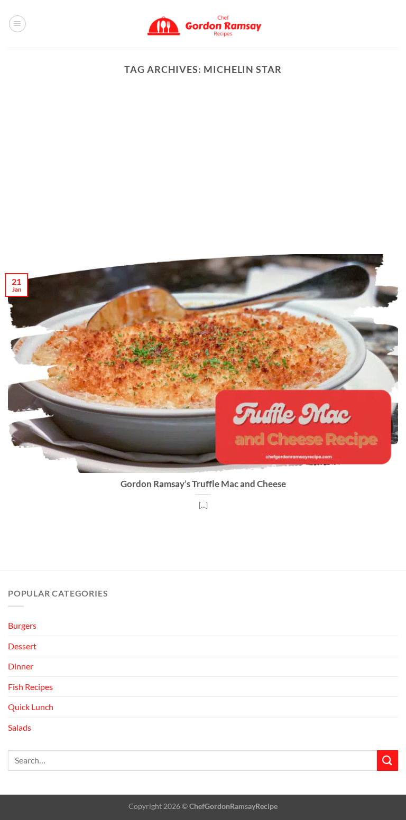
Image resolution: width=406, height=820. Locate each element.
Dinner (20, 666)
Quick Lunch (30, 707)
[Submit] (387, 760)
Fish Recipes (30, 687)
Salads (19, 727)
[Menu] (17, 23)
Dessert (22, 646)
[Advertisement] (203, 175)
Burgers (22, 625)
